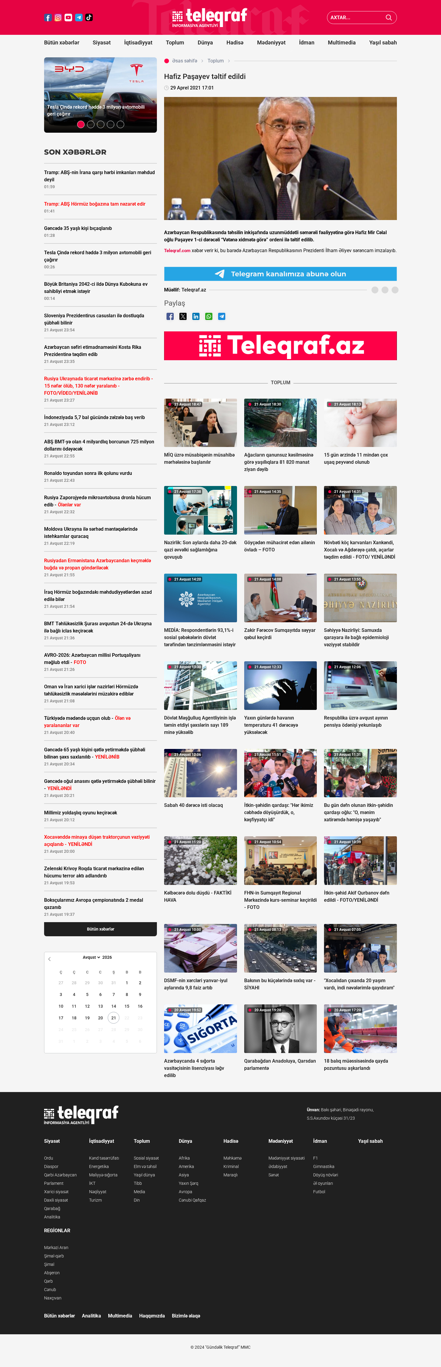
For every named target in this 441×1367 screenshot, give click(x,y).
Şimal (49, 1264)
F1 (315, 1158)
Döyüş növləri (325, 1174)
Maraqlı (231, 1174)
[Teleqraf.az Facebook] (48, 18)
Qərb (48, 1281)
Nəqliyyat (97, 1191)
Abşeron (52, 1272)
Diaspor (51, 1166)
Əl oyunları (323, 1183)
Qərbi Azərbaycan (60, 1174)
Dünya (205, 42)
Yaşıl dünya (144, 1174)
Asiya (184, 1174)
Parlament (54, 1183)
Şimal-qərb (54, 1256)
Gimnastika (323, 1166)
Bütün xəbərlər (61, 42)
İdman (306, 42)
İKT (92, 1183)
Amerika (186, 1166)
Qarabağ (52, 1208)
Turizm (95, 1200)
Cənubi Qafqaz (192, 1200)
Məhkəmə (233, 1158)
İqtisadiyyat (138, 42)
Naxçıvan (53, 1298)
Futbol (319, 1191)
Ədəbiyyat (277, 1166)
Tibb (138, 1183)
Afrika (184, 1158)
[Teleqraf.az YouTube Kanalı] (280, 345)
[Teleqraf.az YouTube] (68, 18)
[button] (81, 124)
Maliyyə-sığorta (103, 1174)
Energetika (99, 1166)
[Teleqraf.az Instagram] (58, 18)
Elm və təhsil (145, 1166)
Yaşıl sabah (383, 42)
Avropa (185, 1191)
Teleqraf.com (177, 250)
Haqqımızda (152, 1316)
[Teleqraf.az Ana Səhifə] (210, 17)
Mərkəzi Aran (56, 1247)
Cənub (50, 1289)
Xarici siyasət (56, 1191)
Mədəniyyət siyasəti (286, 1158)
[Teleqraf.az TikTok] (89, 18)
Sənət (273, 1174)
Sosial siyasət (146, 1158)
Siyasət (102, 42)
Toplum (175, 42)
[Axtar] (389, 17)
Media (139, 1191)
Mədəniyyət (271, 42)
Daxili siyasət (56, 1200)
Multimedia (342, 42)
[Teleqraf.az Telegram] (79, 18)
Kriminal (231, 1166)
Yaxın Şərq (188, 1183)
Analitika (52, 1217)
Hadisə (235, 42)
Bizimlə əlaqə (186, 1316)
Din (137, 1200)
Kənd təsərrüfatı (104, 1158)
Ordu (48, 1158)
